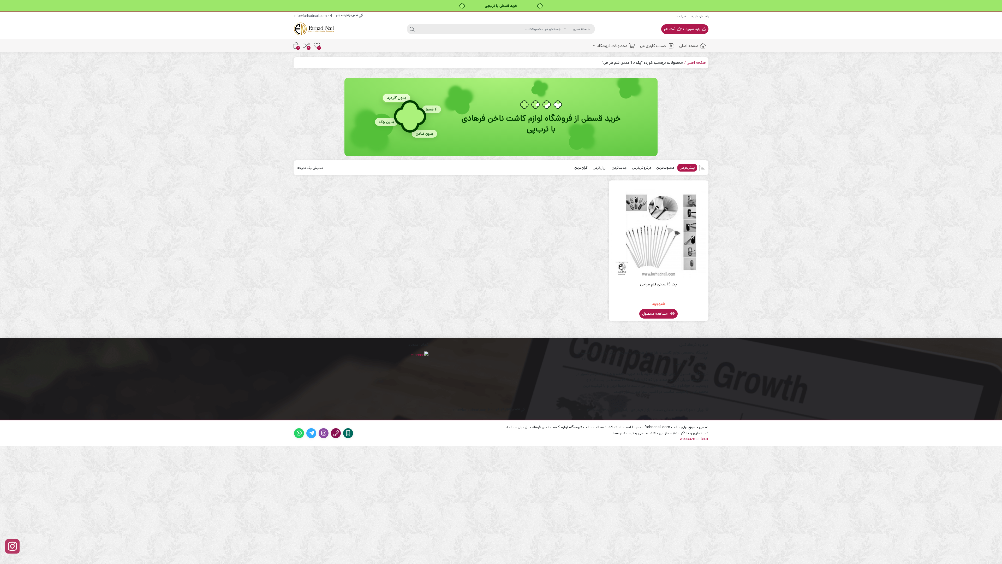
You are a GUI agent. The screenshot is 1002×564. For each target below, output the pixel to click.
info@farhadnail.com (311, 16)
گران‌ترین (581, 167)
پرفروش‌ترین (641, 167)
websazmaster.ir (694, 439)
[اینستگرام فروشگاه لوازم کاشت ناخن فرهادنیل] (12, 546)
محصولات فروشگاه (611, 46)
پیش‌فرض (687, 167)
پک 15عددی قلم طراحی (658, 284)
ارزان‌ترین (599, 167)
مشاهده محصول (655, 313)
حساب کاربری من (653, 46)
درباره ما (681, 16)
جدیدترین (619, 167)
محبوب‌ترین (665, 167)
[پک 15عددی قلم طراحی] (658, 230)
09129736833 (347, 16)
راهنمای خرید (699, 16)
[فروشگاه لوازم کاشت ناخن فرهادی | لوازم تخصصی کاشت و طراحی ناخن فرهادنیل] (314, 28)
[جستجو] (412, 29)
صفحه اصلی (688, 46)
